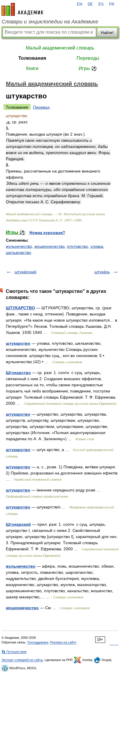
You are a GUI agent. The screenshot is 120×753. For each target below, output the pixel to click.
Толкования (32, 58)
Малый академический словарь (60, 47)
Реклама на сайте (63, 642)
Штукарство (18, 372)
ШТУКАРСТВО (20, 307)
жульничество (19, 246)
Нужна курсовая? (47, 232)
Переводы (88, 58)
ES (101, 4)
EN (79, 4)
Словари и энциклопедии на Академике (49, 22)
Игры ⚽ (88, 68)
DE (90, 4)
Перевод (41, 107)
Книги (32, 68)
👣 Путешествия (14, 651)
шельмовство (18, 252)
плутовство (77, 246)
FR (111, 4)
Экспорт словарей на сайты (22, 660)
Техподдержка (37, 642)
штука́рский (25, 271)
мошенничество (49, 246)
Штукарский (18, 524)
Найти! (107, 32)
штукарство (18, 343)
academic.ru (22, 9)
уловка (96, 246)
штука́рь (102, 271)
